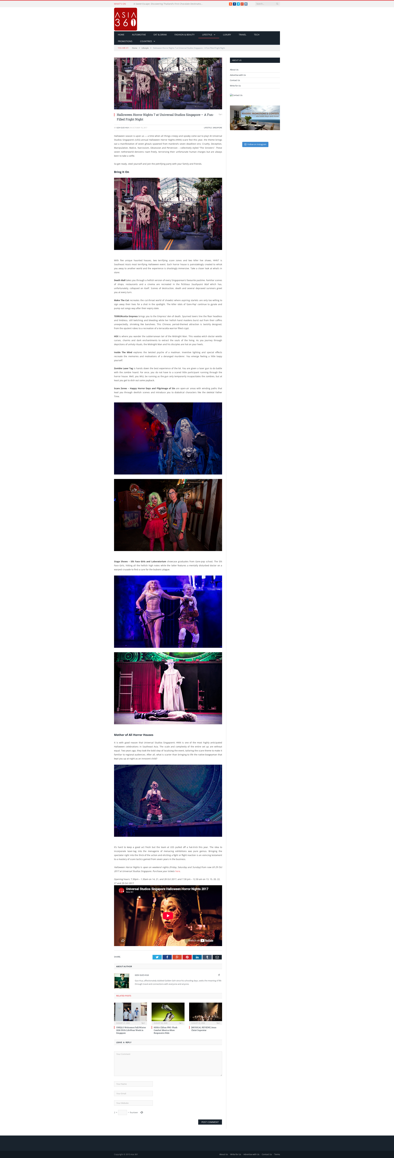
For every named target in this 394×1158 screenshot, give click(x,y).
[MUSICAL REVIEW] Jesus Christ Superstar (203, 1029)
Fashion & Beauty (185, 34)
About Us (234, 69)
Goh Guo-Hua (123, 127)
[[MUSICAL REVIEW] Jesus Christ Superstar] (205, 1013)
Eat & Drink (160, 34)
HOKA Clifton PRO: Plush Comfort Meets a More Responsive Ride (165, 1030)
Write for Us (235, 85)
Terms (277, 1154)
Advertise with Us (238, 75)
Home (121, 34)
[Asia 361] (125, 18)
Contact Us (235, 80)
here (177, 871)
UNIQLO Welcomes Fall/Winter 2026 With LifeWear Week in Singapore (131, 1030)
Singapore (217, 127)
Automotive (139, 34)
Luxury (227, 34)
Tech (256, 34)
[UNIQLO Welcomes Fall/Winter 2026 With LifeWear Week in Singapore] (130, 1013)
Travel (242, 34)
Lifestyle (207, 34)
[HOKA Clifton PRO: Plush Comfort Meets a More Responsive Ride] (168, 1013)
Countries (146, 41)
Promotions (125, 41)
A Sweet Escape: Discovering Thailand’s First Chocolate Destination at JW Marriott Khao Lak (169, 3)
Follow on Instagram (256, 144)
